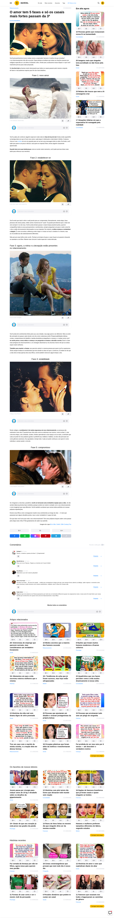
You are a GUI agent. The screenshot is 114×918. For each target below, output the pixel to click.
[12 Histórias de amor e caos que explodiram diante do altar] (90, 851)
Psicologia (78, 650)
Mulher (45, 683)
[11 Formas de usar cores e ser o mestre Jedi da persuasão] (24, 882)
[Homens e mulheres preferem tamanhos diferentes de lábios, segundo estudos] (90, 811)
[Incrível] (22, 3)
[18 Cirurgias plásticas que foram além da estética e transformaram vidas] (57, 732)
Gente (77, 68)
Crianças (78, 751)
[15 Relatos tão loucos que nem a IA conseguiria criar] (90, 79)
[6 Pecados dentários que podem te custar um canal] (57, 882)
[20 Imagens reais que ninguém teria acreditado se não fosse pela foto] (90, 48)
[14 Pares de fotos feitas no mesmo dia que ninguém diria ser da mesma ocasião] (57, 811)
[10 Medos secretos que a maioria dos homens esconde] (57, 630)
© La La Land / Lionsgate (15, 317)
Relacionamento (14, 8)
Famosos (78, 797)
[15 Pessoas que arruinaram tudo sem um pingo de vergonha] (90, 701)
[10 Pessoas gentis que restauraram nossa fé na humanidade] (90, 19)
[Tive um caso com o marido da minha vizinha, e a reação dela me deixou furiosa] (24, 732)
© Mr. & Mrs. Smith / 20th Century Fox (18, 204)
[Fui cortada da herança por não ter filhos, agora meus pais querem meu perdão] (24, 851)
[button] (19, 530)
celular (20, 141)
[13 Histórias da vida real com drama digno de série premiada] (24, 701)
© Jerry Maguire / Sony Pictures (17, 486)
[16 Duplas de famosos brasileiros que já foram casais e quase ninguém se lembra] (90, 778)
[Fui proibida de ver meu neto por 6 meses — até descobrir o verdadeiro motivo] (90, 732)
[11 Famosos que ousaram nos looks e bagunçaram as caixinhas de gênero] (90, 882)
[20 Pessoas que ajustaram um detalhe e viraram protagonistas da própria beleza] (57, 701)
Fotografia (45, 871)
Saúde (44, 899)
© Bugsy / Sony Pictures (15, 413)
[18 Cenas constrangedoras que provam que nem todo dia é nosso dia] (57, 851)
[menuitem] (40, 3)
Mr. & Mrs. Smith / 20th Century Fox (60, 524)
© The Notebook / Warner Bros (17, 120)
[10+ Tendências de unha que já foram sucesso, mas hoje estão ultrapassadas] (57, 664)
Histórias (12, 683)
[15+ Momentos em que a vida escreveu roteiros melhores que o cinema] (24, 664)
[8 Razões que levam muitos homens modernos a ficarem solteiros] (90, 630)
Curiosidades (79, 37)
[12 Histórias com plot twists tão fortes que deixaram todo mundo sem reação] (57, 778)
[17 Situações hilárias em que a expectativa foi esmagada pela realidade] (90, 108)
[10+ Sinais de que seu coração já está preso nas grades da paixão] (24, 811)
